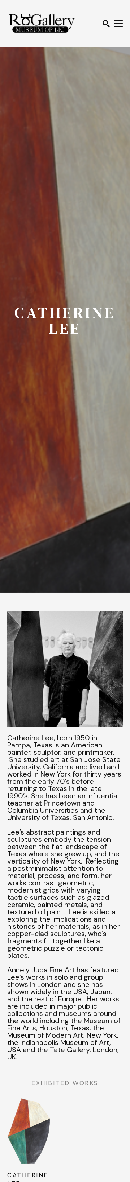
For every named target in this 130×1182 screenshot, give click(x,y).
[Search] (106, 23)
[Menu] (118, 23)
